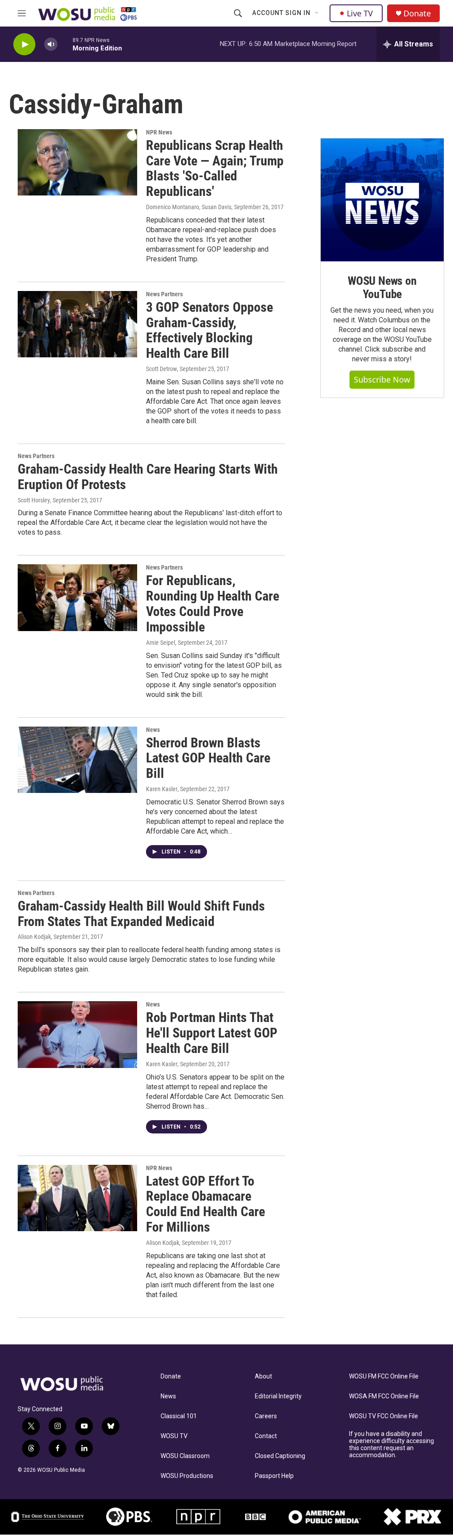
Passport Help (274, 1476)
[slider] (65, 44)
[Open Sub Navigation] (317, 13)
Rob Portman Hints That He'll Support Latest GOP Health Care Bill (211, 1033)
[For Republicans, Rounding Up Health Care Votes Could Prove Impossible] (77, 597)
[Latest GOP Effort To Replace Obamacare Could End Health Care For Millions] (77, 1198)
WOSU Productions (187, 1476)
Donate (417, 13)
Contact (266, 1436)
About (263, 1376)
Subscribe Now (382, 379)
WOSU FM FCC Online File (383, 1376)
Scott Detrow (161, 368)
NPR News (159, 132)
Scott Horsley (34, 500)
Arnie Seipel (160, 642)
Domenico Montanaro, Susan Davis (188, 207)
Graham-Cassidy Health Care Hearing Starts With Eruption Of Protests (148, 476)
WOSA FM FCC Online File (384, 1396)
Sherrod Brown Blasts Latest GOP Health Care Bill (208, 758)
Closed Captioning (280, 1456)
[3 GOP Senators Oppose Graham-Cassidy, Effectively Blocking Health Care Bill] (77, 324)
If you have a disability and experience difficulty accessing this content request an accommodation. (391, 1444)
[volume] (50, 44)
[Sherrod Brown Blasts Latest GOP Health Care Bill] (77, 760)
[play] (24, 44)
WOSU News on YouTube (382, 287)
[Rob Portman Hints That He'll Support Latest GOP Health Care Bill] (77, 1034)
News (153, 729)
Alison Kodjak (34, 936)
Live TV (360, 13)
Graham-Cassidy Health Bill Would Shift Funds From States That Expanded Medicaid (141, 913)
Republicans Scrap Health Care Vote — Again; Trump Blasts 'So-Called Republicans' (215, 168)
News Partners (164, 294)
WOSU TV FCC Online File (383, 1416)
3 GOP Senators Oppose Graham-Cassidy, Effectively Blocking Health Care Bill (209, 330)
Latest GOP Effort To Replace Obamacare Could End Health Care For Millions (205, 1204)
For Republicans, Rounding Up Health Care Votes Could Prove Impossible (212, 603)
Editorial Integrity (278, 1396)
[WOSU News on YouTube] (382, 199)
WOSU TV (174, 1436)
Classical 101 (179, 1416)
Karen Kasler (161, 788)
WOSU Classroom (185, 1456)
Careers (266, 1416)
